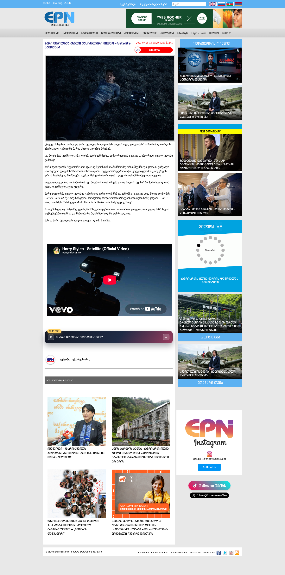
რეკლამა (195, 552)
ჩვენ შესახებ (128, 4)
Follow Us (209, 467)
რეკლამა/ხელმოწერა (153, 4)
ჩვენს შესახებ (159, 552)
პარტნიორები (179, 552)
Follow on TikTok (212, 485)
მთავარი (143, 552)
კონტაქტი (209, 552)
